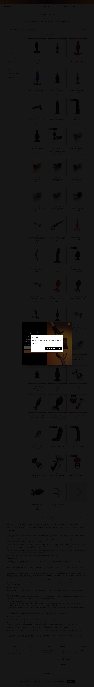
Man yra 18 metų (51, 348)
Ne (59, 348)
